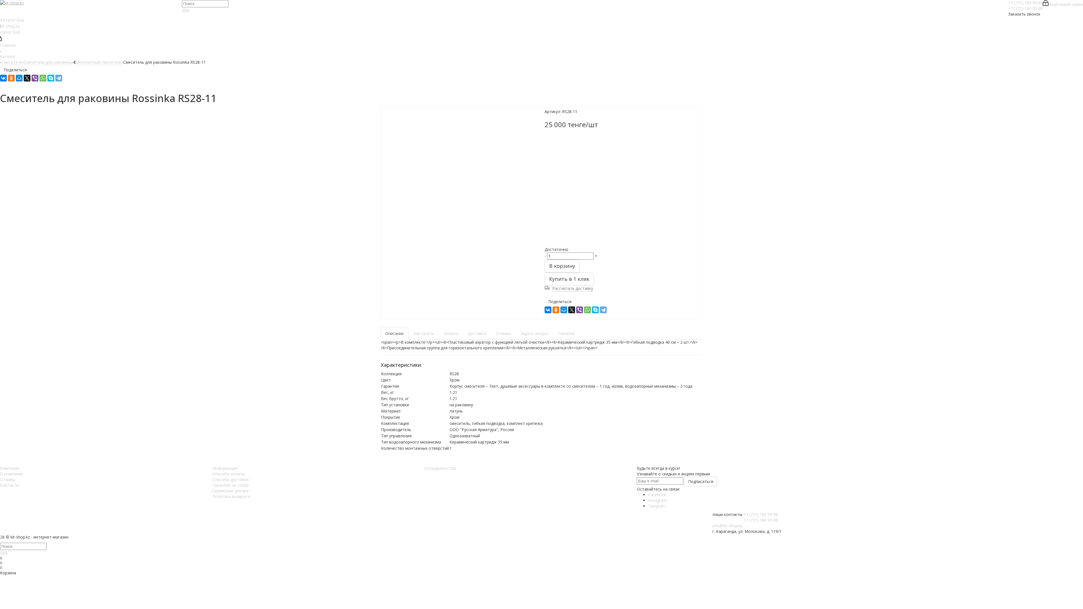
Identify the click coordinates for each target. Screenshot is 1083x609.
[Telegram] (58, 78)
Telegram (657, 506)
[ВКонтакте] (3, 78)
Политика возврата (231, 496)
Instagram (657, 500)
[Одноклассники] (11, 78)
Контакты (9, 485)
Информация (224, 468)
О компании (11, 473)
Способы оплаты (228, 473)
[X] (27, 78)
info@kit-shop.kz (727, 525)
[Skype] (50, 78)
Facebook (657, 494)
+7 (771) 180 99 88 (1025, 2)
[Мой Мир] (19, 78)
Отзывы (7, 479)
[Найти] (185, 10)
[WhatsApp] (42, 78)
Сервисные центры (230, 490)
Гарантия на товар (230, 485)
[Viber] (35, 78)
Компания (9, 468)
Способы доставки (230, 479)
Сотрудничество (440, 468)
